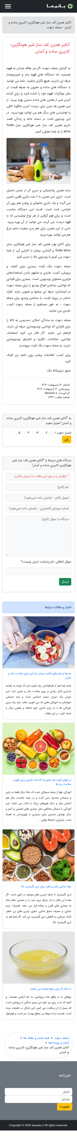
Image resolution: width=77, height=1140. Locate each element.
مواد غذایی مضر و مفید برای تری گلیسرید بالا (46, 886)
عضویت (65, 1106)
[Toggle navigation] (7, 6)
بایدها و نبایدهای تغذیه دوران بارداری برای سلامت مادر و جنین (39, 675)
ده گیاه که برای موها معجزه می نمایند (50, 989)
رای (67, 439)
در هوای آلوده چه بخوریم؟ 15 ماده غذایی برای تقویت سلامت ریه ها (42, 782)
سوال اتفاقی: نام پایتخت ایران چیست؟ (46, 561)
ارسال (65, 581)
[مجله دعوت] (60, 6)
